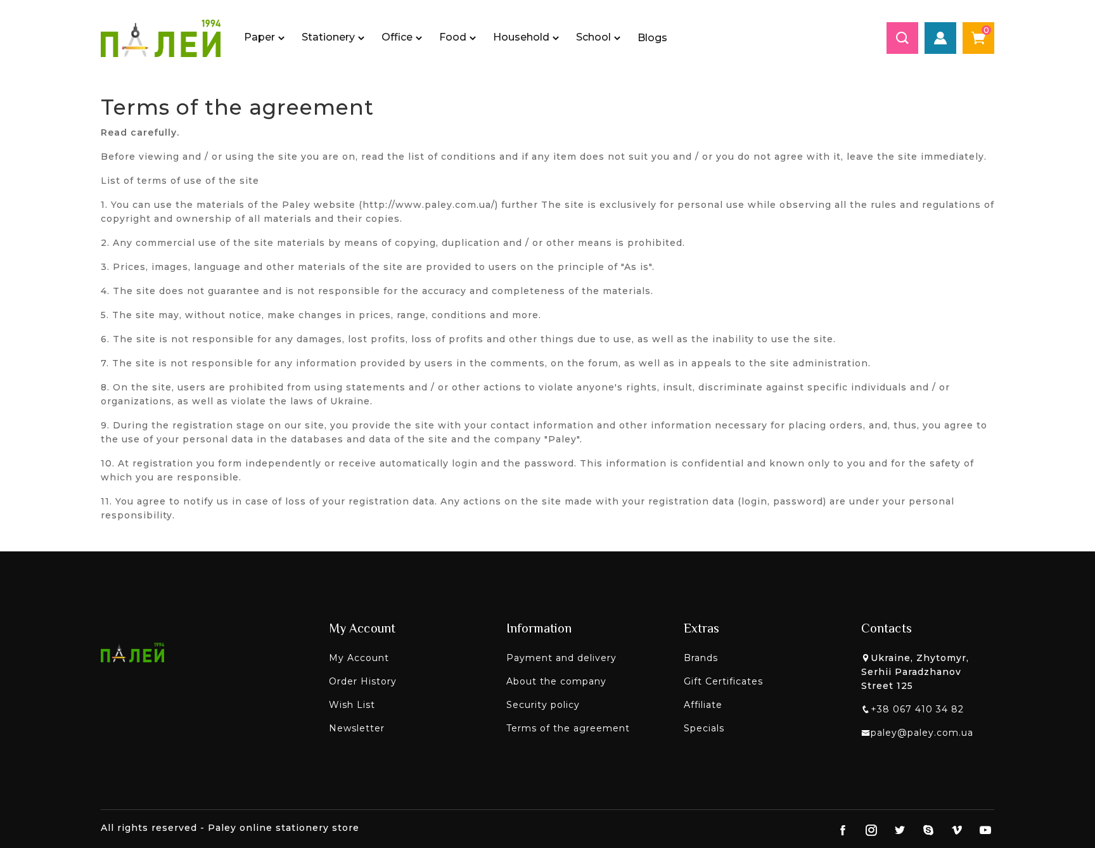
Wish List (352, 704)
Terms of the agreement (568, 728)
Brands (701, 658)
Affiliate (703, 704)
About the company (556, 681)
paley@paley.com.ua (922, 732)
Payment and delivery (561, 658)
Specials (704, 728)
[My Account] (940, 38)
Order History (363, 681)
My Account (359, 658)
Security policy (543, 704)
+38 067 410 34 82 (917, 709)
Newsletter (357, 728)
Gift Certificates (723, 681)
